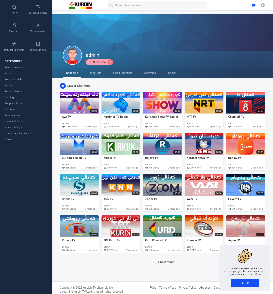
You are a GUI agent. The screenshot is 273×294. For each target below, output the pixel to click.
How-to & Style (13, 127)
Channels (72, 73)
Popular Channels (14, 49)
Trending (14, 31)
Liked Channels (122, 73)
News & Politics (14, 121)
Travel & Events (13, 91)
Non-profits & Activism (18, 133)
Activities (150, 73)
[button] (264, 5)
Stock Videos (38, 49)
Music (8, 73)
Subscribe (102, 62)
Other (8, 139)
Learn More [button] (254, 274)
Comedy (9, 109)
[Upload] (254, 5)
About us (205, 287)
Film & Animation (14, 67)
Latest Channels (38, 12)
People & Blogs (14, 103)
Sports (9, 85)
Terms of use (167, 287)
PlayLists (95, 73)
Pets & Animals (13, 79)
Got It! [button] (245, 283)
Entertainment (13, 115)
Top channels (38, 31)
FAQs (153, 287)
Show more (166, 262)
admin (92, 55)
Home (14, 12)
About (172, 73)
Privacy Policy (187, 287)
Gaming (9, 97)
